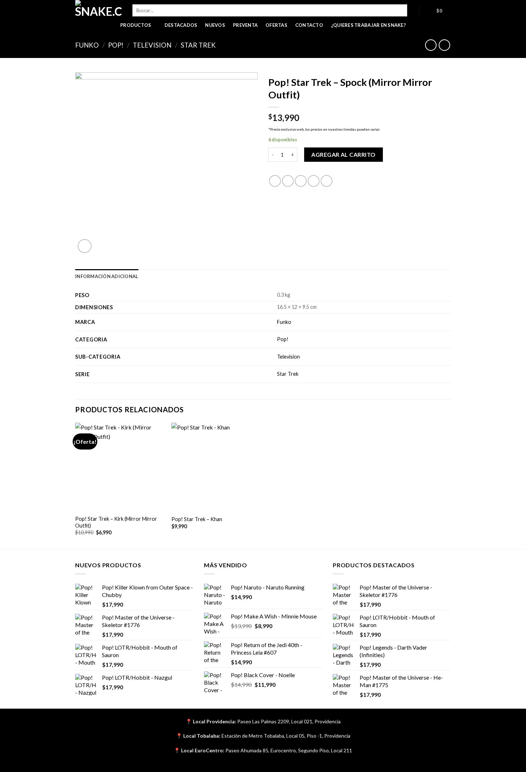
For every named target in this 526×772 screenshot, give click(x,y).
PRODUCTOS (135, 25)
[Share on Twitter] (288, 181)
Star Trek (198, 45)
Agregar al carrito (343, 154)
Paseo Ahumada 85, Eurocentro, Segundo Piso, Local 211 (288, 750)
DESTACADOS (181, 25)
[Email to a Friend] (301, 181)
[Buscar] (413, 10)
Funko (87, 45)
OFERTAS (276, 25)
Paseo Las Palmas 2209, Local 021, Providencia (289, 721)
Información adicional (106, 276)
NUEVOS (215, 25)
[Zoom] (85, 246)
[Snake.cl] (98, 9)
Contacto (309, 25)
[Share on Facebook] (275, 181)
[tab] (106, 276)
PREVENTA (245, 25)
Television (152, 45)
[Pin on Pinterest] (314, 181)
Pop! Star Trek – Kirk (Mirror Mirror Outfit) (116, 522)
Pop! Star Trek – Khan (196, 519)
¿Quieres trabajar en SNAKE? (368, 25)
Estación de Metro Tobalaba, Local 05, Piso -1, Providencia (285, 736)
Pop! (115, 45)
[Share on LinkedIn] (326, 181)
